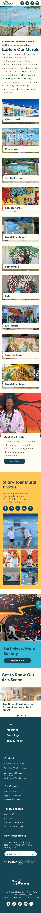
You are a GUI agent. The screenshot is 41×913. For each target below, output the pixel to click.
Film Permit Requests (13, 822)
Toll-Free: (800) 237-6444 (15, 768)
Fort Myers (12, 266)
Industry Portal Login (13, 827)
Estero (9, 296)
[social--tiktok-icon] (17, 508)
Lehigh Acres (13, 208)
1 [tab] (18, 716)
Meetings (12, 729)
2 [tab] (21, 715)
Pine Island (12, 149)
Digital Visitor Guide (12, 796)
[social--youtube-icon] (24, 508)
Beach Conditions (12, 800)
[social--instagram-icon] (11, 508)
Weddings (13, 735)
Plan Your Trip (10, 791)
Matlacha (11, 325)
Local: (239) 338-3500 (14, 763)
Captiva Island (14, 355)
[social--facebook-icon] (5, 508)
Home (10, 724)
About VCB (9, 814)
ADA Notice (9, 818)
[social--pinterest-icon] (30, 508)
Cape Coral (12, 119)
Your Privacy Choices (13, 892)
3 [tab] (25, 715)
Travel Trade (15, 740)
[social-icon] (22, 3)
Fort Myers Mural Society (19, 78)
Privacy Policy (32, 892)
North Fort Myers (16, 237)
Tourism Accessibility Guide (21, 895)
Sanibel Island (14, 178)
